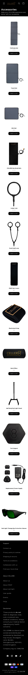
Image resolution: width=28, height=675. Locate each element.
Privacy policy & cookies (11, 552)
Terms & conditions (10, 561)
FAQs (5, 601)
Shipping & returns (10, 556)
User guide (7, 593)
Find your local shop (10, 569)
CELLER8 (10, 670)
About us (6, 581)
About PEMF (7, 585)
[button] (4, 3)
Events (5, 597)
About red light (8, 589)
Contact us (7, 548)
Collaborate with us (10, 565)
